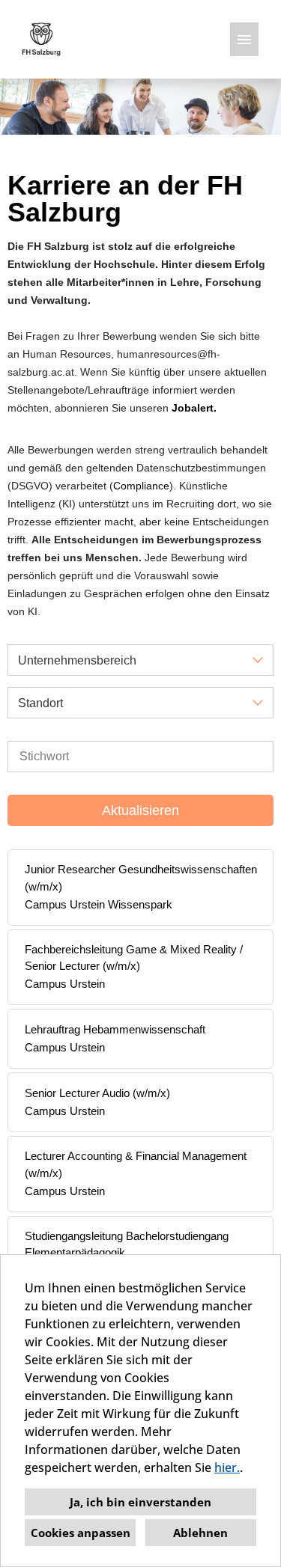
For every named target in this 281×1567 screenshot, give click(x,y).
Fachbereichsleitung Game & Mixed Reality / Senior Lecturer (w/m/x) (134, 958)
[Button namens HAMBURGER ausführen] (244, 39)
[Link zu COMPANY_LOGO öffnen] (41, 39)
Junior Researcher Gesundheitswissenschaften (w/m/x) (141, 878)
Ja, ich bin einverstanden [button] (140, 1501)
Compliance (141, 486)
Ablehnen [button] (200, 1532)
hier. (227, 1467)
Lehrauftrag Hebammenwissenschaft (115, 1029)
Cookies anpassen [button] (80, 1532)
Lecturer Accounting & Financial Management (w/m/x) (136, 1164)
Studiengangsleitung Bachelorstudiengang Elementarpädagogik (127, 1244)
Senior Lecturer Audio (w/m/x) (97, 1093)
